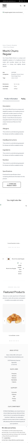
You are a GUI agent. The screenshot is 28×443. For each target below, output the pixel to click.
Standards (14, 380)
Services (14, 375)
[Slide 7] (19, 247)
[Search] (20, 5)
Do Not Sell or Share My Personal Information (13, 440)
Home (4, 45)
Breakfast (14, 45)
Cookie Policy (7, 438)
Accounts (14, 392)
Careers (14, 382)
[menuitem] (19, 1)
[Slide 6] (17, 247)
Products (9, 45)
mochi (16, 78)
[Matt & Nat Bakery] (4, 6)
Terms (14, 400)
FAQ (14, 396)
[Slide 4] (14, 247)
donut (12, 78)
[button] (19, 1)
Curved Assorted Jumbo (13, 243)
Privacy (14, 398)
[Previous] (4, 324)
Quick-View (26, 206)
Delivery (14, 394)
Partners (14, 378)
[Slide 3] (12, 247)
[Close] (26, 427)
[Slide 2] (11, 247)
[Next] (23, 324)
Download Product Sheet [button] (12, 184)
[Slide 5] (16, 247)
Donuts (18, 74)
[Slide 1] (9, 247)
